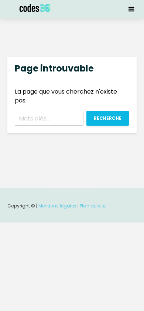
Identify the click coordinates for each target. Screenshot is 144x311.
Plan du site (93, 206)
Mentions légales (57, 206)
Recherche (107, 118)
